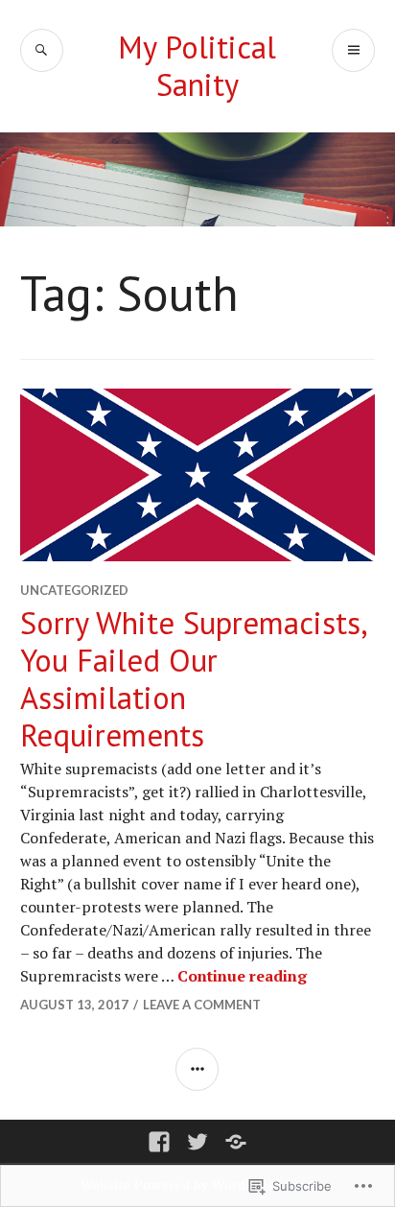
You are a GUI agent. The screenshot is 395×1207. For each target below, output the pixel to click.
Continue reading (242, 975)
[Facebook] (159, 1141)
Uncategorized (74, 590)
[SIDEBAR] (197, 1069)
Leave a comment (202, 1004)
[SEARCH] (41, 50)
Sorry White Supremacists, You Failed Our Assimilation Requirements (192, 679)
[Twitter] (197, 1141)
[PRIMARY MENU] (353, 50)
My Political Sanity (197, 66)
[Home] (235, 1141)
